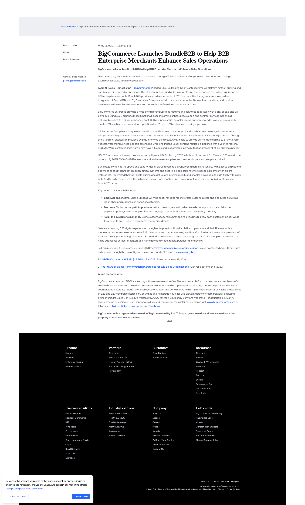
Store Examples (160, 357)
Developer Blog (203, 388)
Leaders (156, 418)
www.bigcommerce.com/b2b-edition (176, 247)
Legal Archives (210, 489)
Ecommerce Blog (204, 384)
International (71, 435)
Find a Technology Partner (122, 366)
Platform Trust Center (163, 440)
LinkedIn (126, 306)
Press (155, 426)
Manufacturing (116, 426)
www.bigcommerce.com (221, 301)
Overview (113, 353)
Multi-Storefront (73, 413)
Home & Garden (117, 435)
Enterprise (70, 453)
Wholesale (70, 426)
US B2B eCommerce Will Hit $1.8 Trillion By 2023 (127, 259)
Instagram (137, 306)
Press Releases (68, 26)
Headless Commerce (75, 418)
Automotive (114, 431)
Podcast (200, 371)
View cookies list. (35, 488)
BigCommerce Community (209, 413)
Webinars (200, 366)
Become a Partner (118, 357)
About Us (157, 413)
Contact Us (158, 449)
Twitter (116, 306)
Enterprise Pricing (74, 362)
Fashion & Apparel (118, 413)
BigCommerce (142, 87)
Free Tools (201, 393)
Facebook (154, 306)
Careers (156, 422)
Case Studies (159, 353)
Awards (156, 431)
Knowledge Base (204, 418)
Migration (70, 458)
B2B (67, 422)
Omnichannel (71, 431)
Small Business (72, 449)
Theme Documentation (207, 440)
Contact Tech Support (207, 426)
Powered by (115, 371)
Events (199, 379)
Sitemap (221, 489)
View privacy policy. (16, 488)
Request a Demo (73, 366)
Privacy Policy (152, 489)
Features (69, 353)
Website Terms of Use (168, 489)
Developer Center (205, 431)
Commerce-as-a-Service (77, 440)
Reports (200, 375)
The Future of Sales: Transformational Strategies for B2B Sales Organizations (145, 266)
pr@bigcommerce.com (74, 80)
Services (69, 357)
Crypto (68, 444)
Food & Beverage (117, 422)
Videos (199, 422)
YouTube (225, 481)
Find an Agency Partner (120, 362)
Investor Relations (161, 435)
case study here (187, 252)
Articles (199, 357)
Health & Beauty (117, 418)
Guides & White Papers (207, 362)
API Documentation (205, 435)
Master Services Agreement (191, 489)
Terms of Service (160, 444)
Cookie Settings (233, 489)
